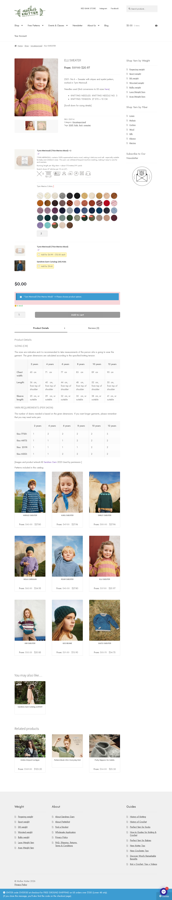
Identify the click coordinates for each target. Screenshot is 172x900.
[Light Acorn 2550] (99, 218)
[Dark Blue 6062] (92, 210)
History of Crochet (138, 821)
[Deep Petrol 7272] (47, 218)
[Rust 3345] (70, 203)
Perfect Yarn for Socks (140, 827)
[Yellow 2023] (84, 196)
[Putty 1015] (55, 196)
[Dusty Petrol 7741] (62, 218)
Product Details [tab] (41, 328)
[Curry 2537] (40, 203)
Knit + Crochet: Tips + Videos (143, 864)
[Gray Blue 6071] (107, 210)
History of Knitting (138, 816)
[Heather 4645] (55, 210)
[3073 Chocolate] (70, 225)
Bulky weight (135, 87)
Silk (131, 134)
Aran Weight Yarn (137, 96)
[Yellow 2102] (92, 196)
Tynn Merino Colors (45, 186)
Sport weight (135, 73)
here (107, 89)
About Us (91, 25)
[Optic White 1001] (40, 196)
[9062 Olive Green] (55, 225)
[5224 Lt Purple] (40, 225)
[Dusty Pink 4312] (114, 203)
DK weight (134, 78)
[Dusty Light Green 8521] (77, 218)
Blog (106, 25)
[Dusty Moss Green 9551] (92, 218)
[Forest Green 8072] (70, 218)
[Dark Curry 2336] (114, 196)
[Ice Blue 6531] (114, 210)
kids (76, 125)
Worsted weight (136, 83)
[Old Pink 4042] (99, 203)
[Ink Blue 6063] (99, 210)
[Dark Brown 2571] (55, 203)
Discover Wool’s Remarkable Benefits (143, 857)
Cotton (132, 125)
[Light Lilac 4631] (47, 210)
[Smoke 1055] (70, 196)
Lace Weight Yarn (137, 92)
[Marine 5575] (62, 210)
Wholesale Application (65, 832)
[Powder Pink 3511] (77, 203)
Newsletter (78, 25)
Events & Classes (56, 25)
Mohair (132, 120)
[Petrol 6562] (40, 218)
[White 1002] (47, 196)
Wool (131, 129)
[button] (25, 161)
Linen (131, 116)
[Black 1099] (77, 196)
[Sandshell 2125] (107, 196)
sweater (87, 125)
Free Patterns (34, 25)
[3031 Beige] (107, 218)
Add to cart (77, 315)
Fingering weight (137, 69)
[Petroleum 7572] (55, 218)
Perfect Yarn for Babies (140, 840)
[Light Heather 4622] (40, 210)
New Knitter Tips (137, 845)
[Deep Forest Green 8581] (84, 218)
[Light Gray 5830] (70, 210)
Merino (132, 143)
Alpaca (132, 138)
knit (81, 125)
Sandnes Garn (50, 462)
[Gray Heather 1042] (62, 196)
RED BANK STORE (88, 8)
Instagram (103, 8)
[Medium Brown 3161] (62, 203)
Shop (17, 25)
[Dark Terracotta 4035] (92, 203)
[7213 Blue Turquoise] (47, 225)
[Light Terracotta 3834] (84, 203)
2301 (71, 125)
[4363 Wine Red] (114, 218)
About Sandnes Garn (64, 816)
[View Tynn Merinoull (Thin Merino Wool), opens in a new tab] (39, 154)
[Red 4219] (107, 203)
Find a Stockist (61, 827)
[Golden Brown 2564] (47, 203)
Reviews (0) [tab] (93, 328)
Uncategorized (36, 45)
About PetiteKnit (62, 821)
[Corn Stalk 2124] (99, 196)
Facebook (115, 8)
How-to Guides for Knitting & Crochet (143, 834)
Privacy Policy (61, 837)
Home (20, 45)
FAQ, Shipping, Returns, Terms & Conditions (66, 844)
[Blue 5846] (77, 210)
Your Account (21, 36)
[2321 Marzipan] (62, 225)
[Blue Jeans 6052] (84, 210)
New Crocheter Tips (139, 850)
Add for (54, 255)
